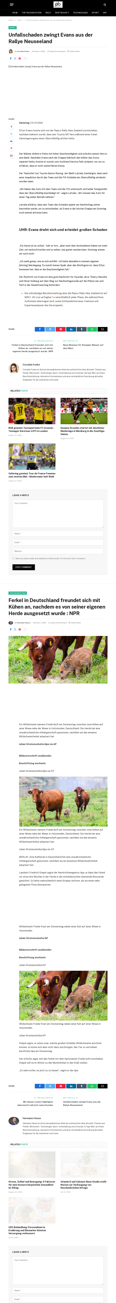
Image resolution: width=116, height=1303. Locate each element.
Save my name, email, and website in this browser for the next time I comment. (51, 558)
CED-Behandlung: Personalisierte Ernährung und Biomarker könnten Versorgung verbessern (27, 1230)
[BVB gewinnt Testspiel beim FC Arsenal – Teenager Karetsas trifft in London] (31, 411)
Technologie (80, 13)
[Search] (104, 4)
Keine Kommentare (58, 51)
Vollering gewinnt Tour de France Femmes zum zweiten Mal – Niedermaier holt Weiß (31, 475)
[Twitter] (11, 134)
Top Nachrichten (32, 13)
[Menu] (12, 4)
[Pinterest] (11, 148)
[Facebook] (11, 126)
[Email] (11, 155)
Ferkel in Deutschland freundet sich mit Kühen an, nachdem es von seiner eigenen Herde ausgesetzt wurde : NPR (32, 348)
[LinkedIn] (11, 141)
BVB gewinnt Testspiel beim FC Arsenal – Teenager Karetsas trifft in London (31, 429)
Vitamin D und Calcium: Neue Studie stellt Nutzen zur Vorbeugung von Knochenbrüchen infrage (83, 1184)
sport (13, 28)
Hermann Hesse (23, 623)
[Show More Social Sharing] (25, 58)
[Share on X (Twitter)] (15, 58)
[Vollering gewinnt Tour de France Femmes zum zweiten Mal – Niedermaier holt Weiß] (31, 456)
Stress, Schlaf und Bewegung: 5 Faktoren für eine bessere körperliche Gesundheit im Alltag (31, 1184)
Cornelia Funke (23, 51)
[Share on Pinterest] (20, 58)
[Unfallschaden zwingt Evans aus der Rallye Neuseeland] (58, 89)
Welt (48, 13)
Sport (95, 13)
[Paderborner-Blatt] (58, 4)
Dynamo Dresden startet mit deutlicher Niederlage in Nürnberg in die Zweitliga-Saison (83, 431)
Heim (15, 13)
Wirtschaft (62, 13)
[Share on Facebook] (10, 58)
